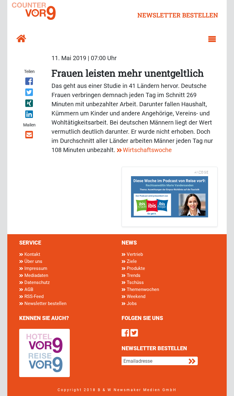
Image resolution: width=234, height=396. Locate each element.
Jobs (131, 303)
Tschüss (135, 282)
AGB (28, 289)
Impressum (35, 268)
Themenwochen (142, 289)
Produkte (135, 268)
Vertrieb (134, 254)
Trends (133, 275)
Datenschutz (36, 282)
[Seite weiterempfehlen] (29, 135)
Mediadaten (35, 275)
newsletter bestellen (177, 15)
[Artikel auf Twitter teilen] (29, 93)
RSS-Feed (33, 296)
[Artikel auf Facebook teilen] (29, 82)
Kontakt (31, 254)
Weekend (135, 296)
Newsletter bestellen (44, 303)
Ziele (131, 261)
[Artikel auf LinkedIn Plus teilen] (29, 115)
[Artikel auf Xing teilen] (29, 104)
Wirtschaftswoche (147, 150)
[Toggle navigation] (212, 39)
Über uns (32, 261)
